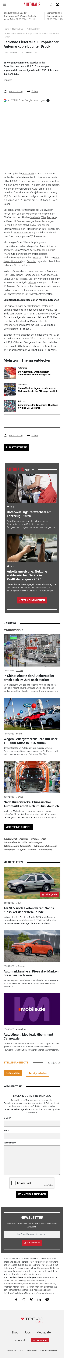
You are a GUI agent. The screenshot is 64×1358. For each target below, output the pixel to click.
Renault (8, 224)
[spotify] (47, 1299)
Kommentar (9, 1143)
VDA (6, 253)
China (17, 265)
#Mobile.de (21, 1029)
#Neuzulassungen (32, 842)
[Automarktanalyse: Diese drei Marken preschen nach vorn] (32, 946)
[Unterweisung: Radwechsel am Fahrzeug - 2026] (32, 488)
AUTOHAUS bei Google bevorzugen (26, 100)
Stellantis (35, 217)
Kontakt (20, 1340)
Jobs (27, 1332)
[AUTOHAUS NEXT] (20, 469)
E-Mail (7, 1118)
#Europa (23, 838)
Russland (16, 261)
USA (56, 257)
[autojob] (53, 1062)
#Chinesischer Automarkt (17, 846)
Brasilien (31, 261)
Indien (28, 265)
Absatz (32, 282)
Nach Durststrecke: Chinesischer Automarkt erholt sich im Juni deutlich (31, 804)
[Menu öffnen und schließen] (5, 5)
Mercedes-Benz (22, 232)
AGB (21, 1350)
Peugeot (51, 217)
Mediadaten (44, 1332)
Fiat (44, 217)
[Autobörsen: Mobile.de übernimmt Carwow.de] (32, 1009)
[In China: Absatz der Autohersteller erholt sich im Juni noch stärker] (32, 650)
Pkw (52, 199)
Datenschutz (32, 1350)
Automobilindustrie (44, 249)
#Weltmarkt (45, 849)
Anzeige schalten (38, 1073)
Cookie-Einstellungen (48, 1350)
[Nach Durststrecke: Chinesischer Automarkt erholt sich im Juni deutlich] (32, 777)
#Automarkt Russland (45, 846)
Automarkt (28, 173)
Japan (7, 261)
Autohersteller (33, 29)
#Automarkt (13, 630)
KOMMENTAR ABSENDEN (32, 1194)
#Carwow (20, 966)
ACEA (35, 188)
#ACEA (35, 838)
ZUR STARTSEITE (16, 447)
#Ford (19, 734)
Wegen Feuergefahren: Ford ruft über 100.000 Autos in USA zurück (30, 741)
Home (6, 29)
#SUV (18, 903)
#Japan (21, 849)
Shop (15, 1332)
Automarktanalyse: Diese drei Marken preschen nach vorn (31, 973)
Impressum (11, 1350)
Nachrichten (18, 29)
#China (19, 670)
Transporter (10, 324)
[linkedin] (39, 1299)
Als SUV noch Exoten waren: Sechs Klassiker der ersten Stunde (29, 910)
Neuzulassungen (44, 221)
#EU (43, 838)
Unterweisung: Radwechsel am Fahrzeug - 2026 (29, 514)
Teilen (35, 91)
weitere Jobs (12, 1073)
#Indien (32, 849)
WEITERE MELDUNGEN (18, 827)
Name (6, 1130)
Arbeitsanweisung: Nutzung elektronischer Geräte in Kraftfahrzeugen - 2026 (27, 575)
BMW (33, 224)
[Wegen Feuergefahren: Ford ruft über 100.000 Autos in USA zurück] (32, 714)
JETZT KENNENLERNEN (32, 600)
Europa (37, 257)
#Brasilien (9, 849)
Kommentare (15, 91)
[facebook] (16, 1299)
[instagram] (23, 1299)
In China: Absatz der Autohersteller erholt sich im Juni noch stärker (29, 678)
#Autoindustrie (11, 842)
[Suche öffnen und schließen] (50, 4)
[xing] (31, 1299)
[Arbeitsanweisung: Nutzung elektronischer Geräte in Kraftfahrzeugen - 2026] (32, 548)
